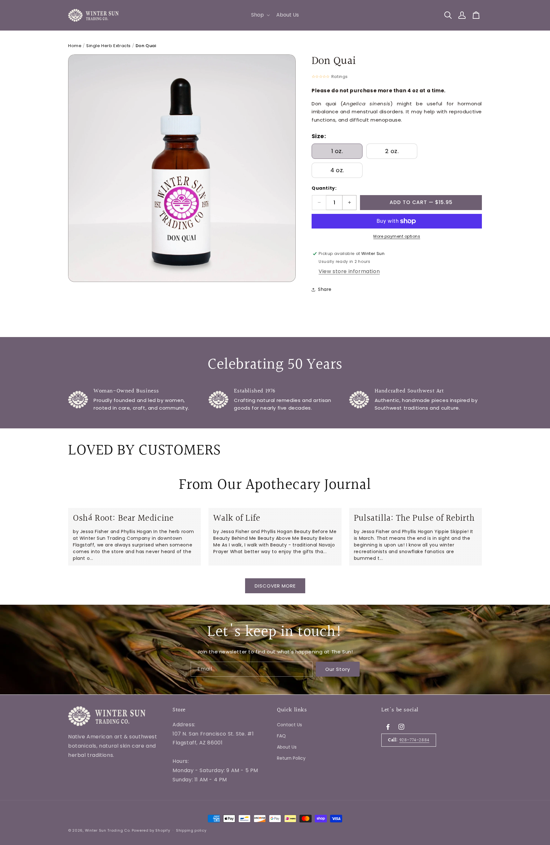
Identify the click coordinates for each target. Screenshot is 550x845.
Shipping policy (191, 830)
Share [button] (325, 289)
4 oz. (337, 170)
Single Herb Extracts (108, 46)
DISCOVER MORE (275, 585)
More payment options (396, 236)
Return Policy (291, 758)
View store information (349, 271)
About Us (287, 746)
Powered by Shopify (151, 830)
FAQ (281, 735)
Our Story (337, 669)
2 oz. (391, 151)
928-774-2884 (414, 739)
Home (74, 46)
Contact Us (289, 724)
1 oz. (337, 151)
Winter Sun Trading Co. (107, 830)
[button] (259, 15)
